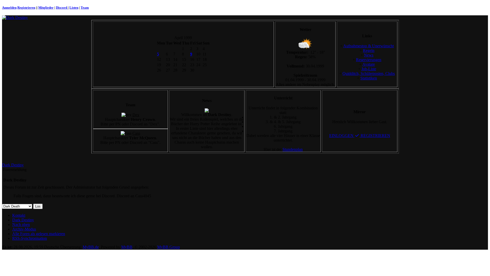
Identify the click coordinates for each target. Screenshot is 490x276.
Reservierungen (368, 59)
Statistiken (368, 78)
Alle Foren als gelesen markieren (38, 234)
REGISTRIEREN (375, 135)
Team (85, 7)
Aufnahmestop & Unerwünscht (368, 46)
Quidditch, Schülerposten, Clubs (368, 73)
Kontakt (18, 215)
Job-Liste (368, 69)
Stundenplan (293, 149)
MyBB (126, 247)
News (368, 55)
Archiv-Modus (24, 229)
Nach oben (21, 224)
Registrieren (26, 7)
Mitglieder (46, 7)
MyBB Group (168, 247)
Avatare (368, 64)
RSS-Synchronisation (29, 238)
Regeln (368, 50)
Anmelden (9, 7)
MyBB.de (91, 247)
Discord (62, 7)
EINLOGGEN (341, 135)
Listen (73, 7)
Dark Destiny (13, 165)
